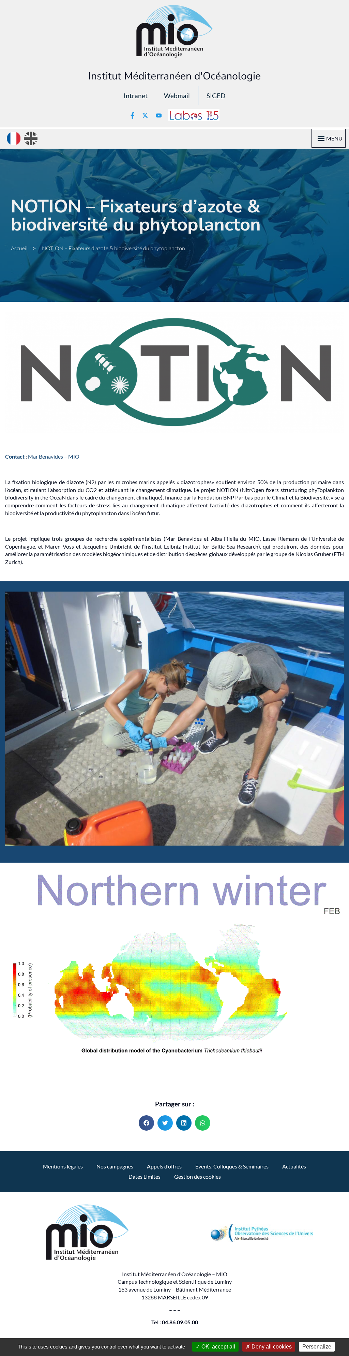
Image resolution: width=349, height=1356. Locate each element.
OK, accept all (217, 1347)
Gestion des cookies (197, 1176)
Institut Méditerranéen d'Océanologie (174, 76)
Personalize (316, 1347)
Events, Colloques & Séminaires (232, 1166)
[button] (321, 138)
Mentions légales (63, 1166)
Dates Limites (144, 1176)
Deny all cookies (271, 1347)
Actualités (294, 1166)
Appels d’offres (164, 1166)
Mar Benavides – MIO (53, 456)
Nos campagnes (114, 1166)
